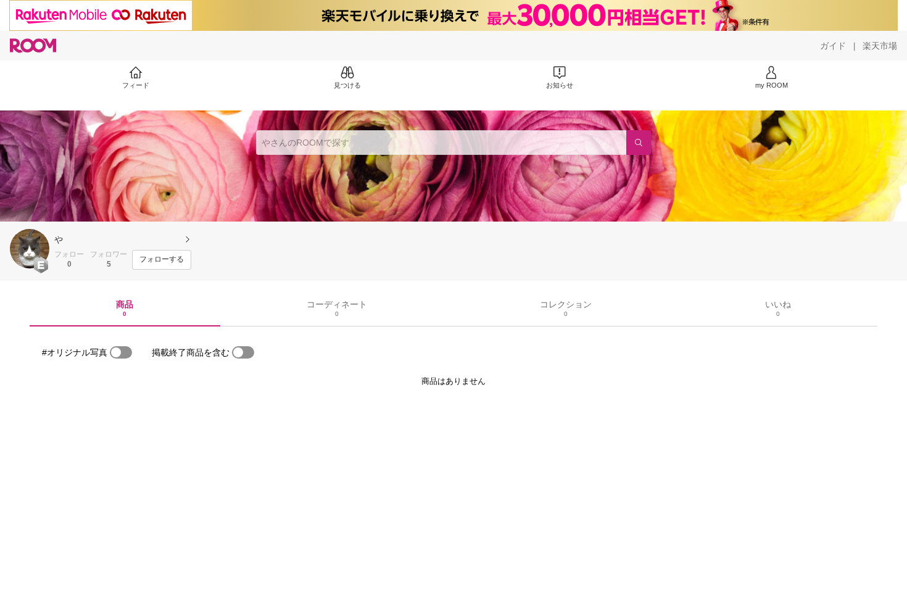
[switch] (121, 352)
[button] (29, 248)
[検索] (638, 142)
